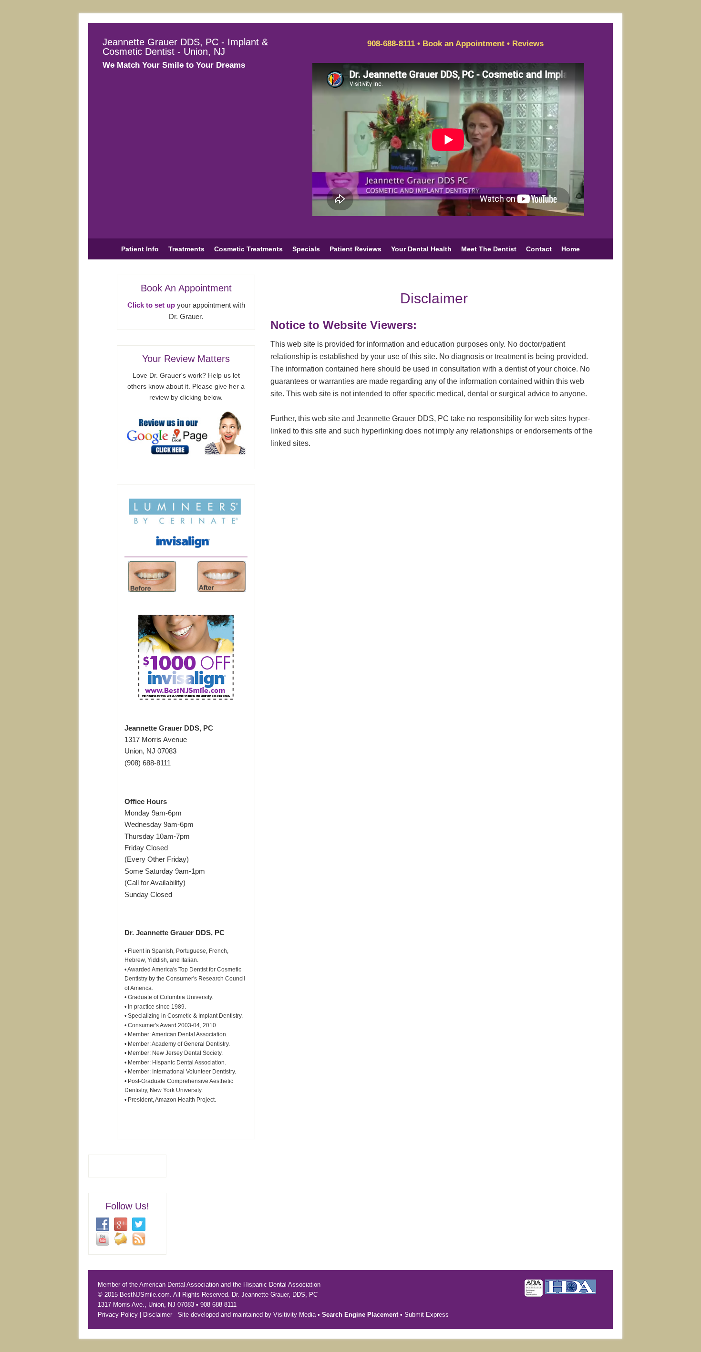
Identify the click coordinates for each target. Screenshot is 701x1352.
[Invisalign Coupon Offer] (186, 697)
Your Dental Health (421, 249)
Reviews (528, 43)
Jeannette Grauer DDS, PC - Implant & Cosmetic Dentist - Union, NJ (185, 47)
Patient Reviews (355, 249)
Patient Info (140, 249)
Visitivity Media (294, 1314)
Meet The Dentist (488, 249)
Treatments (186, 249)
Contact (539, 249)
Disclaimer (157, 1314)
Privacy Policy (118, 1314)
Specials (306, 249)
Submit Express (426, 1314)
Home (570, 249)
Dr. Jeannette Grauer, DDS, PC (275, 1294)
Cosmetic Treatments (248, 249)
